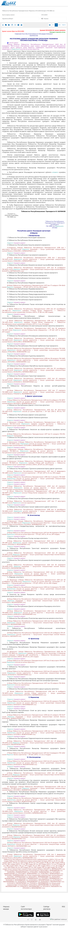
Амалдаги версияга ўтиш (57, 32)
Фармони (26, 249)
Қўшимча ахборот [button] (7, 18)
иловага (55, 172)
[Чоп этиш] (21, 24)
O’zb (59, 25)
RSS (63, 907)
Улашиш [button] (45, 18)
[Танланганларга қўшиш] (2, 24)
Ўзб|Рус (64, 25)
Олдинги (10, 243)
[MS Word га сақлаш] (18, 24)
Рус (53, 25)
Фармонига (16, 49)
